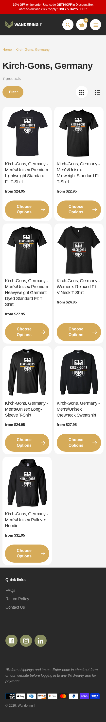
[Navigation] (95, 24)
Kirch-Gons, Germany (33, 49)
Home (7, 49)
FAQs (10, 590)
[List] (97, 92)
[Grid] (82, 92)
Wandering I (26, 705)
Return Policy (17, 599)
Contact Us (15, 607)
